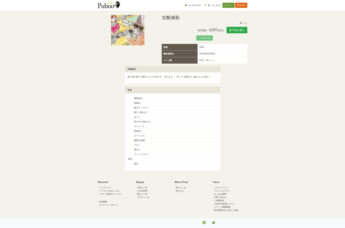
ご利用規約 (219, 200)
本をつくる (181, 187)
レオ (245, 23)
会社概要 (103, 202)
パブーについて (221, 187)
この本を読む (204, 38)
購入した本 (142, 194)
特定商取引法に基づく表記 (226, 210)
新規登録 (241, 5)
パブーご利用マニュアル (110, 194)
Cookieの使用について (224, 204)
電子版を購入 (237, 30)
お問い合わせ (220, 197)
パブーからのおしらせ (109, 191)
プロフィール (143, 197)
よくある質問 (220, 194)
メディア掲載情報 (222, 207)
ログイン (228, 5)
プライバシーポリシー (109, 205)
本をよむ (180, 191)
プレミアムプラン (222, 191)
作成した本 (142, 187)
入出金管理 (142, 191)
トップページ (105, 187)
